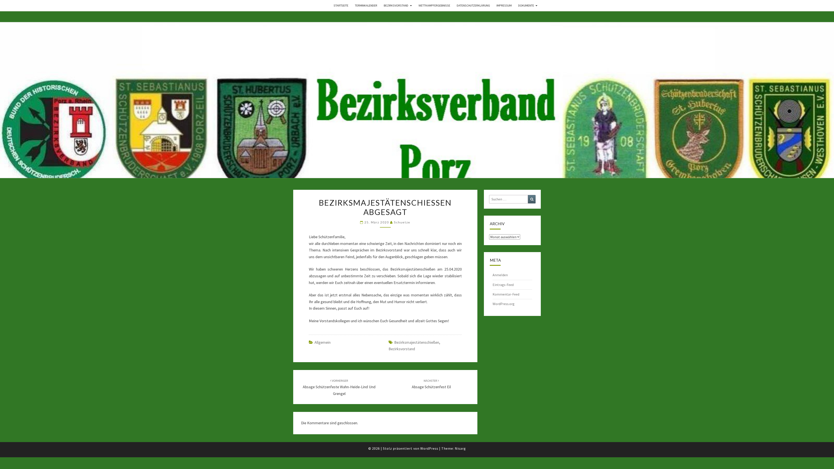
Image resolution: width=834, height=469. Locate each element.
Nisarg (460, 448)
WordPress (429, 448)
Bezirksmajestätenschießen (416, 342)
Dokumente (526, 5)
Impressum (504, 5)
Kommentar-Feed (506, 294)
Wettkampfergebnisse (434, 5)
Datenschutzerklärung (473, 5)
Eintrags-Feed (503, 284)
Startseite (341, 5)
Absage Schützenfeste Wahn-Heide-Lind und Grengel (339, 387)
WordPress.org (504, 304)
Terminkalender (366, 5)
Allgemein (322, 342)
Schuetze (402, 222)
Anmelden (500, 275)
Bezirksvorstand (396, 5)
